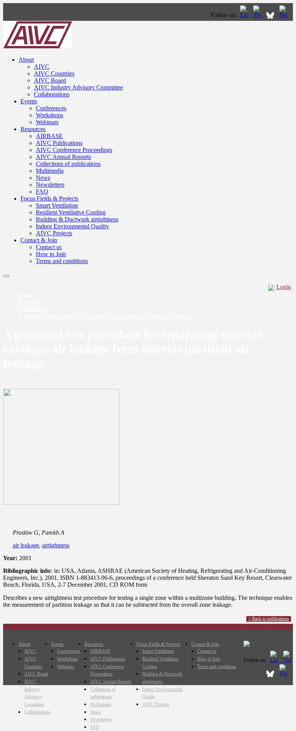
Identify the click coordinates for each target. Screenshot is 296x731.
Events (28, 101)
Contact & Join (38, 240)
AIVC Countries (54, 73)
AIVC (41, 66)
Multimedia (50, 170)
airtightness (55, 545)
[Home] (37, 46)
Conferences (51, 108)
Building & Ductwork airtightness (77, 219)
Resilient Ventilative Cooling (71, 212)
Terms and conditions (62, 261)
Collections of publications (68, 163)
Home (26, 295)
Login (283, 287)
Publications (33, 309)
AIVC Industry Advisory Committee (78, 87)
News (43, 177)
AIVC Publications (59, 143)
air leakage (26, 545)
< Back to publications (268, 618)
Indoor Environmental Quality (72, 226)
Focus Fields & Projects (49, 198)
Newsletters (50, 184)
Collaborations (51, 94)
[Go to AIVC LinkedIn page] (244, 15)
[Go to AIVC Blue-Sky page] (271, 15)
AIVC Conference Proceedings (74, 150)
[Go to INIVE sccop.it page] (285, 15)
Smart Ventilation (57, 205)
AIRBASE (49, 136)
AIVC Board (50, 80)
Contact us (49, 247)
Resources (32, 129)
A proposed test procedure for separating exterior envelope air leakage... (105, 315)
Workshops (49, 115)
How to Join (51, 254)
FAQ (42, 191)
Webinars (47, 122)
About (26, 59)
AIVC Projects (54, 233)
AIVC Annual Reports (63, 157)
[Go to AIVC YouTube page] (257, 15)
